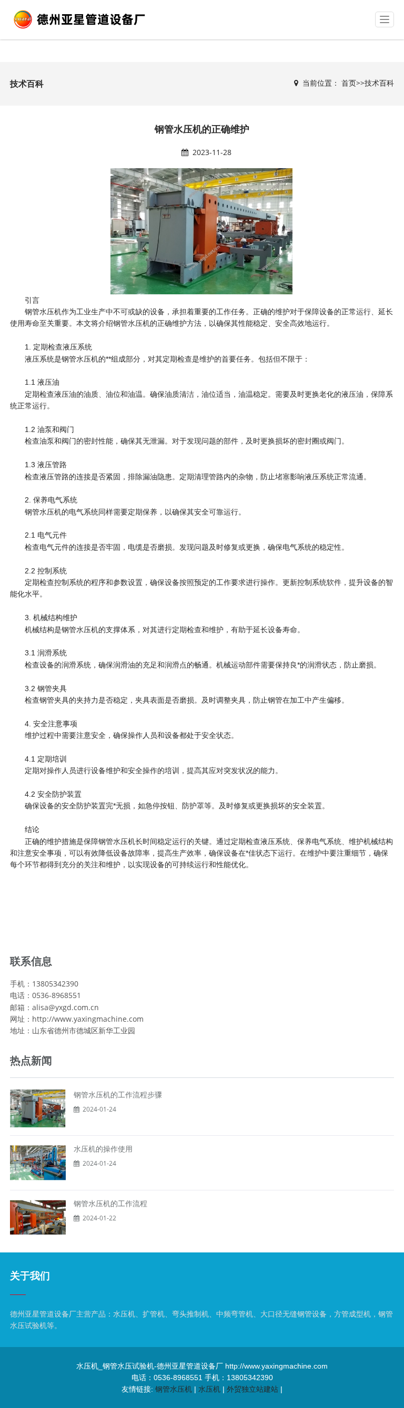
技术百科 (379, 83)
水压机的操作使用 (103, 1149)
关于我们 (30, 1275)
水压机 (209, 1389)
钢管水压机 (43, 311)
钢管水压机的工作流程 (110, 1203)
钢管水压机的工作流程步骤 (118, 1095)
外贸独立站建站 (252, 1389)
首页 (348, 83)
